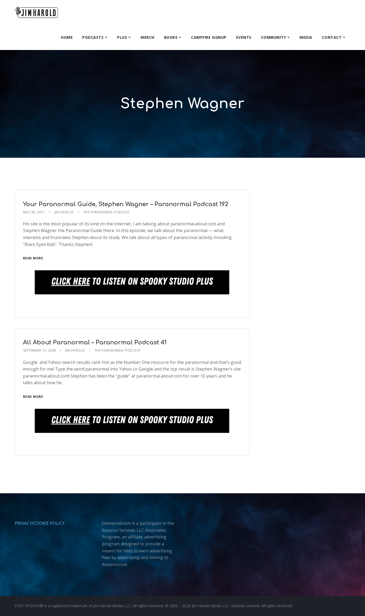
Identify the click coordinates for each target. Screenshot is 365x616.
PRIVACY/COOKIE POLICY (40, 523)
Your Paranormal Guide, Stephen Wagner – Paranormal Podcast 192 (125, 204)
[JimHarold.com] (36, 12)
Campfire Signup (209, 37)
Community (273, 37)
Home (67, 37)
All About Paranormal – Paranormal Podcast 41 (94, 342)
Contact (332, 37)
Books (171, 37)
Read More (33, 258)
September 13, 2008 (39, 350)
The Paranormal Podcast (106, 212)
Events (243, 37)
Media (306, 37)
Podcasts (92, 37)
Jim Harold (64, 212)
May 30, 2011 (34, 212)
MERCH (147, 37)
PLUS (122, 37)
